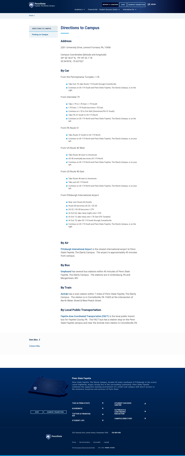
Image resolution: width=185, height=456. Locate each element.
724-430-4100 (116, 433)
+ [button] (102, 403)
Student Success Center (108, 9)
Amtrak (64, 294)
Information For (128, 9)
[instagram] (56, 402)
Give (123, 5)
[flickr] (46, 402)
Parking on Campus (40, 34)
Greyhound (66, 271)
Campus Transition (136, 5)
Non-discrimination (84, 442)
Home (31, 15)
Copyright (106, 442)
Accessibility (96, 442)
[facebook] (41, 402)
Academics (79, 9)
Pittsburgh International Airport (76, 249)
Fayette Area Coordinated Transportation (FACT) (85, 316)
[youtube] (51, 402)
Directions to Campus (41, 29)
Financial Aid (92, 9)
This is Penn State (81, 403)
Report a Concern (110, 4)
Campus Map (34, 346)
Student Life (78, 420)
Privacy (74, 442)
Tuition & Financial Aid (81, 415)
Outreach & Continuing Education (120, 412)
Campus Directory (123, 419)
